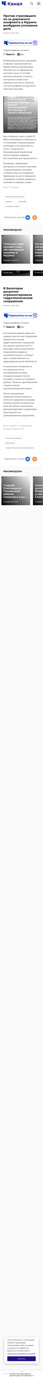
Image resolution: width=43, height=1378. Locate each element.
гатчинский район (13, 438)
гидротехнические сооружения (19, 448)
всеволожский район (15, 197)
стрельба (22, 201)
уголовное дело (12, 206)
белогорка (10, 443)
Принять (21, 1359)
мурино (8, 201)
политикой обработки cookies (21, 1353)
